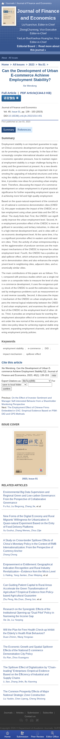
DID (47, 348)
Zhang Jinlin (17, 681)
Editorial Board (26, 46)
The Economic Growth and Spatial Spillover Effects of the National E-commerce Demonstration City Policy (28, 650)
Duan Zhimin (9, 637)
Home (5, 64)
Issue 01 (16, 111)
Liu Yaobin (8, 698)
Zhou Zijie (36, 530)
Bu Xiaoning (31, 681)
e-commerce (34, 348)
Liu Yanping (17, 620)
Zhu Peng (8, 599)
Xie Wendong (30, 85)
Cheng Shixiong (37, 698)
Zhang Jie (30, 506)
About (4, 58)
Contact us (30, 716)
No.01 (41, 64)
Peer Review (37, 736)
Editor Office (52, 736)
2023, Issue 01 (30, 478)
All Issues (13, 58)
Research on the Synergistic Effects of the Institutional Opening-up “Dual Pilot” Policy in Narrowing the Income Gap (28, 613)
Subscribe (48, 712)
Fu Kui (6, 506)
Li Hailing (7, 575)
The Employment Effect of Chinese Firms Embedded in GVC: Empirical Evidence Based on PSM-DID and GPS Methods (29, 410)
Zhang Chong (10, 554)
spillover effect (33, 354)
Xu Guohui (8, 530)
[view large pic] (30, 453)
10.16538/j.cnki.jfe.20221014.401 (25, 116)
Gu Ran (7, 657)
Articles (20, 712)
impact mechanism (12, 354)
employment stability (13, 348)
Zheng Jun (30, 599)
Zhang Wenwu (22, 530)
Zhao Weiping (35, 575)
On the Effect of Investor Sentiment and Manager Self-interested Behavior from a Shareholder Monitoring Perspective (29, 400)
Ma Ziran (19, 599)
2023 (31, 64)
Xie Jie (6, 620)
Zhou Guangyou (20, 657)
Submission (33, 712)
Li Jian (6, 681)
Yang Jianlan (20, 575)
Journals (10, 3)
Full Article (9, 93)
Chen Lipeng (21, 698)
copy (54, 375)
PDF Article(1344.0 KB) (35, 93)
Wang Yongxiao (25, 637)
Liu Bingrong (17, 506)
